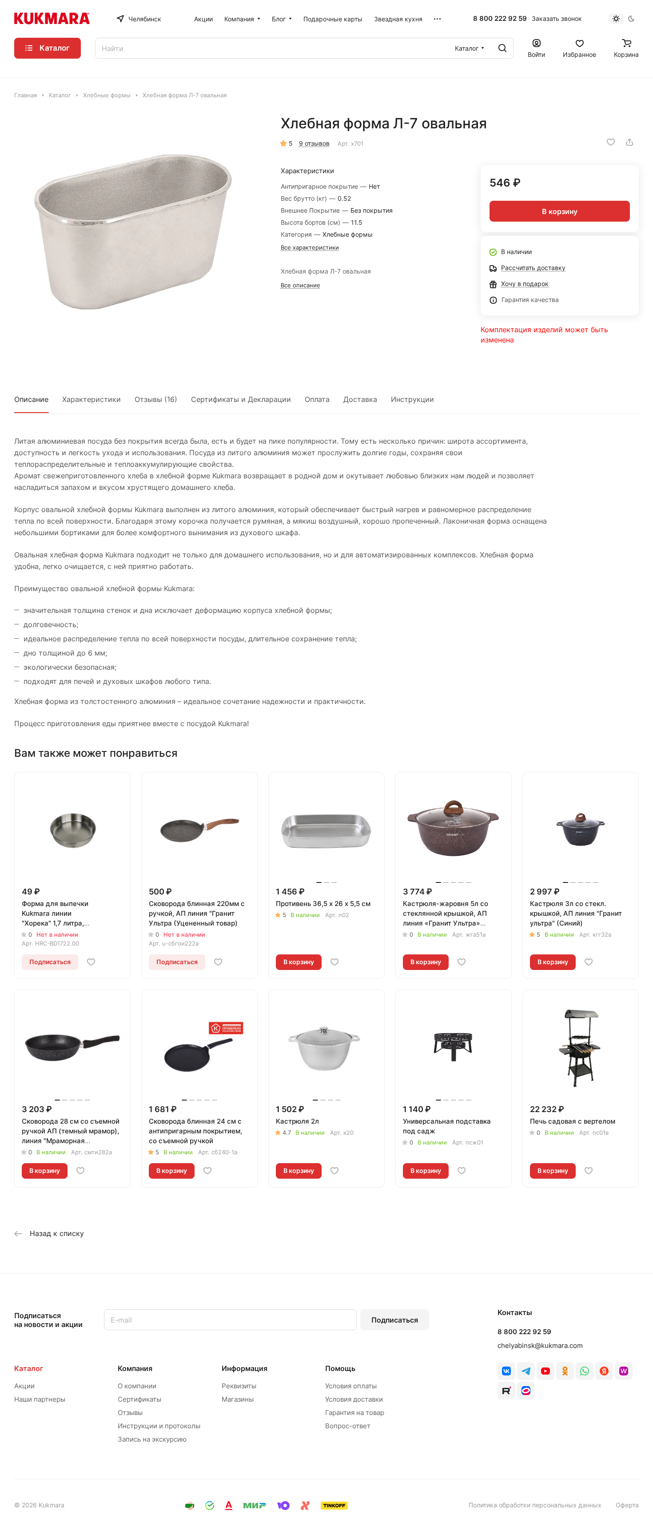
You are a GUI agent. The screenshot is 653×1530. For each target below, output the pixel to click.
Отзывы (130, 1412)
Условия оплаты (351, 1386)
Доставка (360, 399)
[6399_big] (138, 239)
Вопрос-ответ (347, 1426)
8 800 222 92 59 (500, 19)
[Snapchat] (506, 1390)
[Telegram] (526, 1371)
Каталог (28, 1368)
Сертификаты (139, 1399)
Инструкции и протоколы (159, 1426)
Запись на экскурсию (152, 1439)
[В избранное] (610, 142)
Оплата (317, 399)
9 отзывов (314, 143)
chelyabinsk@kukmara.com (540, 1345)
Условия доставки (354, 1399)
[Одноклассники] (565, 1371)
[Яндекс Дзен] (604, 1371)
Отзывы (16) (156, 399)
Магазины (238, 1399)
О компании (137, 1386)
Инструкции (412, 399)
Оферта (627, 1505)
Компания (135, 1368)
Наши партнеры (39, 1399)
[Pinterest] (624, 1371)
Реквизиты (239, 1386)
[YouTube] (545, 1371)
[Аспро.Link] (526, 1390)
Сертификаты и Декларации (241, 399)
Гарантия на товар (354, 1412)
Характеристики (91, 399)
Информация (244, 1368)
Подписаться (394, 1319)
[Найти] (502, 48)
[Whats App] (584, 1371)
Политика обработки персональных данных (535, 1505)
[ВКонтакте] (506, 1371)
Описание (31, 399)
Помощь (340, 1368)
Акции (24, 1386)
